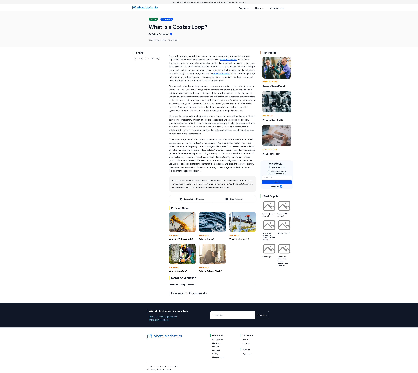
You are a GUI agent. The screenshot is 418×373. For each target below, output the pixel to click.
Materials (204, 235)
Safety (215, 353)
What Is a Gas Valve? (239, 239)
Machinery (174, 235)
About (245, 340)
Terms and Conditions (164, 369)
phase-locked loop (228, 59)
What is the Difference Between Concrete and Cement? (282, 261)
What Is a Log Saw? (178, 271)
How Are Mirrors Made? (273, 86)
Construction (269, 149)
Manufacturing (270, 82)
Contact (246, 343)
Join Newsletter (277, 8)
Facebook (247, 354)
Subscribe (277, 182)
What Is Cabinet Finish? (210, 271)
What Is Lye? (267, 257)
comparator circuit (221, 73)
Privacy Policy (151, 369)
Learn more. (242, 2)
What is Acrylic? (283, 233)
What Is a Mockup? (271, 153)
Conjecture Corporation (170, 366)
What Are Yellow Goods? (181, 239)
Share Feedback (236, 199)
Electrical (216, 350)
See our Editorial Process (194, 199)
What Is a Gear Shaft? (272, 120)
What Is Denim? (206, 239)
